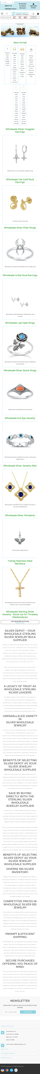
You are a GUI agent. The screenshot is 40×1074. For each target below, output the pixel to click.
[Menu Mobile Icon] (2, 13)
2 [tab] (20, 35)
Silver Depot (20, 974)
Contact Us (34, 850)
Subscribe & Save (33, 6)
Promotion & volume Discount (22, 6)
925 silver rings (25, 647)
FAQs (27, 850)
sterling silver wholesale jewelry (27, 667)
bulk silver (22, 675)
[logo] (20, 13)
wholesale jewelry (29, 678)
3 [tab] (22, 35)
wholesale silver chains (15, 882)
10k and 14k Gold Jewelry (14, 847)
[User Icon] (33, 14)
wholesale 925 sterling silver (21, 915)
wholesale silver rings (30, 882)
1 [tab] (18, 35)
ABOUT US (8, 6)
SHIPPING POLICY (10, 9)
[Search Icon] (7, 14)
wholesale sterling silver (9, 675)
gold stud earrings (17, 661)
